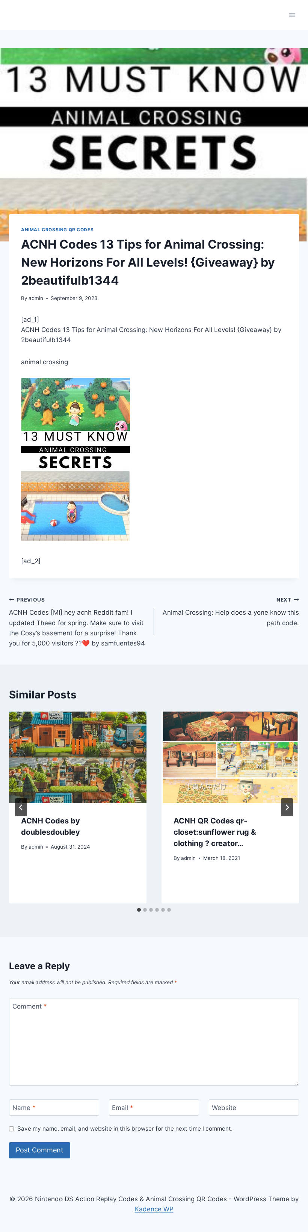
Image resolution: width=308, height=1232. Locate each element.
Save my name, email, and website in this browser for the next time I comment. (125, 1128)
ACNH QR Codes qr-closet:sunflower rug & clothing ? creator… (215, 832)
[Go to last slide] (21, 807)
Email (122, 1107)
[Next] (287, 807)
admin (36, 298)
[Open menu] (292, 15)
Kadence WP (154, 1209)
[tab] (139, 910)
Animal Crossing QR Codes (57, 229)
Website (224, 1107)
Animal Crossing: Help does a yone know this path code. (231, 612)
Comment (29, 1006)
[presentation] (77, 757)
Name (24, 1107)
